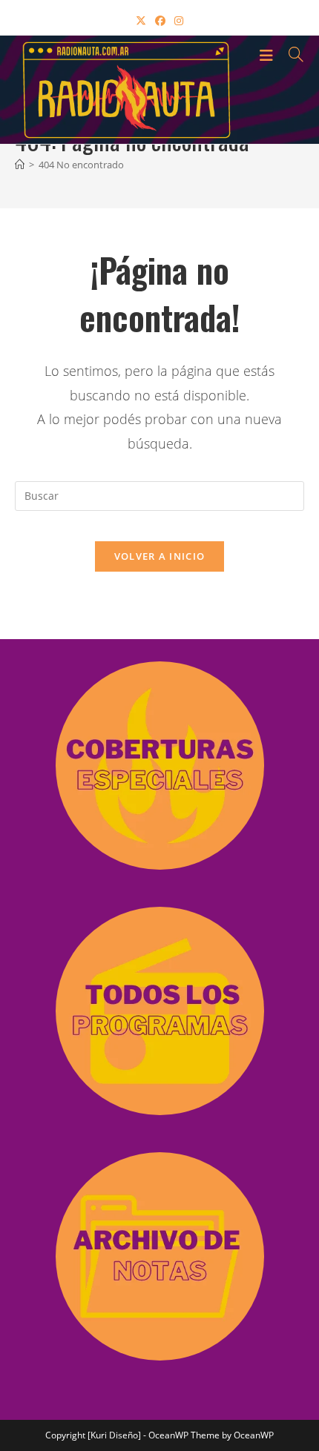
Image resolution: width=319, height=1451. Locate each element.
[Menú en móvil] (268, 54)
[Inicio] (19, 164)
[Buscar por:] (290, 54)
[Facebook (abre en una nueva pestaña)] (160, 20)
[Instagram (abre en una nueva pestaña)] (179, 20)
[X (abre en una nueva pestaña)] (141, 20)
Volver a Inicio (159, 556)
